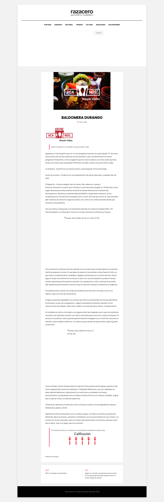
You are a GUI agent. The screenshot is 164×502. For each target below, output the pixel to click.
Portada (47, 25)
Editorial (69, 25)
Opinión (79, 25)
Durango (58, 25)
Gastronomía (114, 25)
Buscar (99, 33)
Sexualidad (100, 25)
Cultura (89, 25)
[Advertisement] (82, 49)
